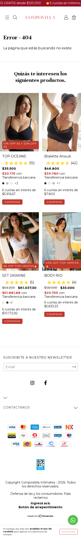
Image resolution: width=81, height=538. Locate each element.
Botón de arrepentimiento (40, 507)
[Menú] (7, 18)
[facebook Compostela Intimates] (45, 383)
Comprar (12, 202)
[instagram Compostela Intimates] (33, 383)
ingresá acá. (41, 503)
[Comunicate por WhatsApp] (73, 520)
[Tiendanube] (40, 516)
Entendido (68, 532)
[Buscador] (15, 18)
